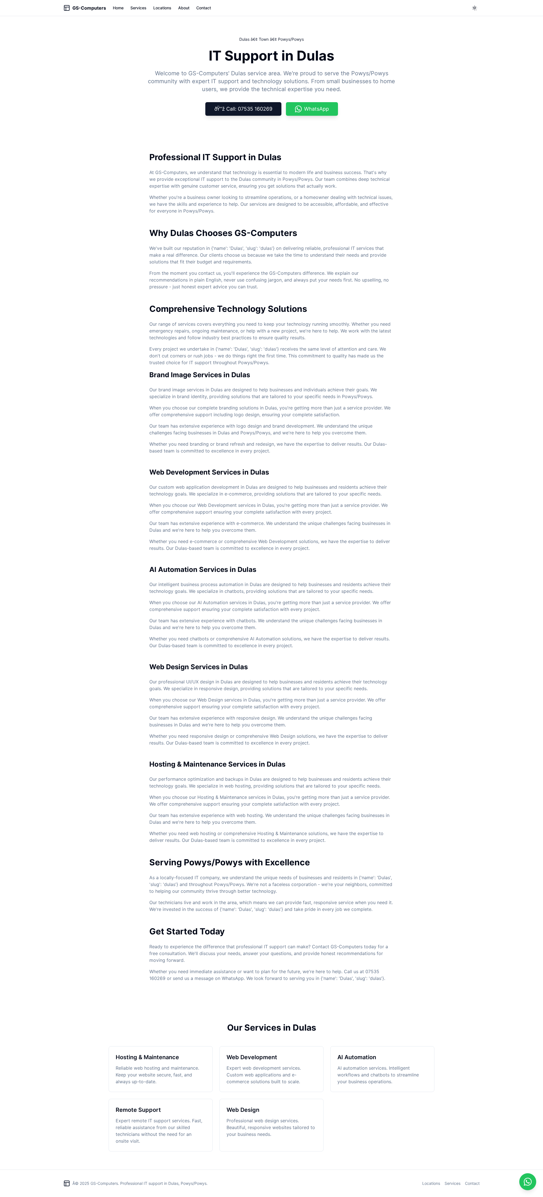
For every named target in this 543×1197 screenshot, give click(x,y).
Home (118, 7)
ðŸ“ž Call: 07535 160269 (243, 109)
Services (138, 7)
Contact (203, 7)
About (183, 7)
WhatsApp (316, 109)
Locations (162, 7)
